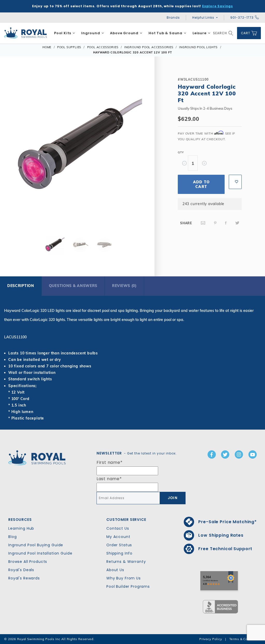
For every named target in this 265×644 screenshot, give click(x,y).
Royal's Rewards (24, 578)
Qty (180, 152)
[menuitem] (64, 33)
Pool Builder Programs (128, 586)
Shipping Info (119, 553)
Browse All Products (27, 561)
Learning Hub (21, 528)
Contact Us (117, 528)
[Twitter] (237, 223)
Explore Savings (217, 6)
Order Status (119, 545)
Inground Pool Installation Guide (40, 553)
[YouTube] (252, 454)
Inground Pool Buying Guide (35, 545)
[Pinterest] (215, 223)
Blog (12, 536)
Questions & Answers (73, 285)
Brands (173, 17)
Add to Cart (201, 184)
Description (20, 285)
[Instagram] (239, 454)
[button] (13, 150)
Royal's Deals (21, 569)
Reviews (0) (124, 285)
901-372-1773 (242, 17)
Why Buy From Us (123, 578)
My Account (118, 536)
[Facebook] (226, 223)
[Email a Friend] (203, 223)
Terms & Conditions (245, 639)
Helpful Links (203, 17)
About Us (115, 569)
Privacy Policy (210, 639)
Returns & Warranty (126, 561)
